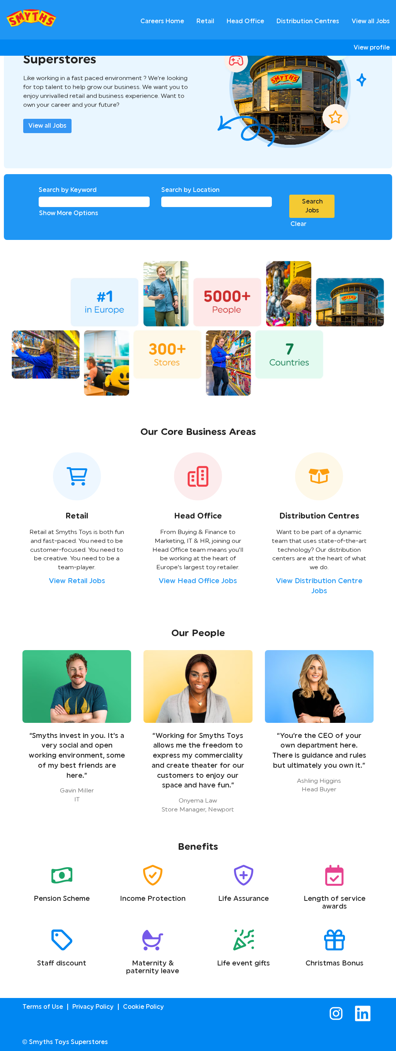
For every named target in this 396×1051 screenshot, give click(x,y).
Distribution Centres (308, 21)
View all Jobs (371, 21)
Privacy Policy (93, 1006)
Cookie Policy (143, 1006)
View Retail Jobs (77, 581)
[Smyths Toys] (31, 18)
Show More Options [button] (68, 213)
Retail (205, 21)
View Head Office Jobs (198, 581)
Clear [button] (298, 224)
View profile (371, 47)
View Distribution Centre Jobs (319, 586)
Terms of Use (42, 1006)
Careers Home (162, 21)
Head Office (245, 21)
